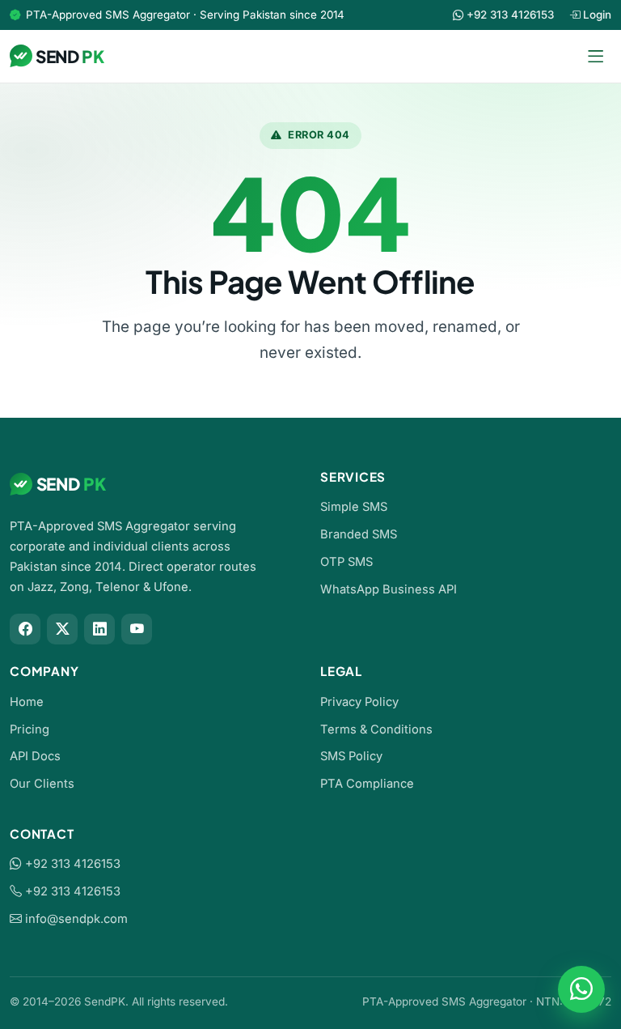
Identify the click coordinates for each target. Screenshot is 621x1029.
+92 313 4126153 (71, 864)
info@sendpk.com (76, 919)
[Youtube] (136, 629)
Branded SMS (358, 534)
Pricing (29, 729)
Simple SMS (353, 507)
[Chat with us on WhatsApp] (581, 989)
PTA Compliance (367, 783)
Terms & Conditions (376, 729)
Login (595, 14)
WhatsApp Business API (388, 589)
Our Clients (42, 783)
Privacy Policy (359, 702)
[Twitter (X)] (62, 629)
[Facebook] (25, 629)
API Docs (35, 756)
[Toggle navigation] (595, 56)
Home (27, 702)
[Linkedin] (99, 629)
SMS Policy (351, 756)
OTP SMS (346, 562)
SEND (70, 56)
